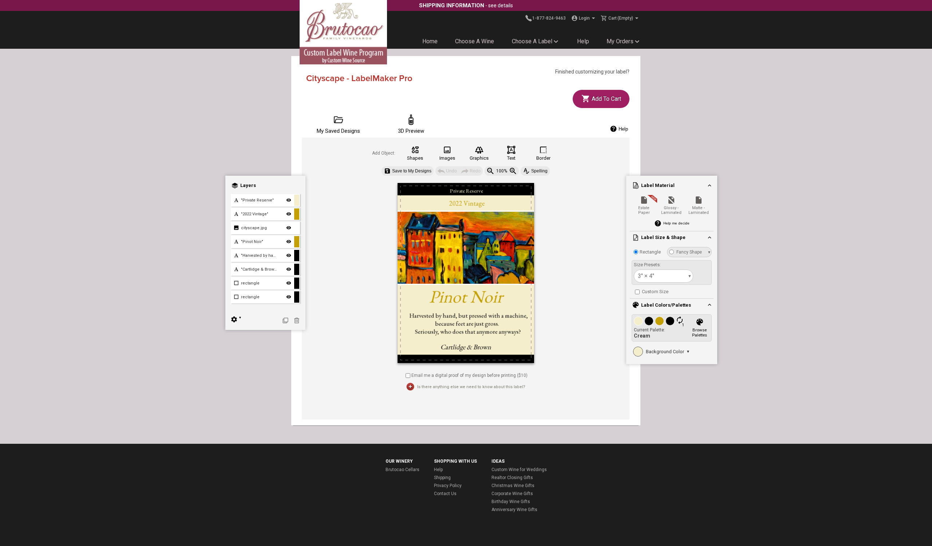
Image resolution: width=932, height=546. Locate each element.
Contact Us (445, 493)
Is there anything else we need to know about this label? (471, 386)
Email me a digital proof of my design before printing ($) (469, 375)
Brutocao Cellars (402, 469)
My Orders (620, 41)
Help (583, 41)
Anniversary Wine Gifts (514, 509)
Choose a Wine (474, 41)
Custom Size (654, 291)
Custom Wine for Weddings (519, 469)
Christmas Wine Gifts (512, 485)
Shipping (442, 477)
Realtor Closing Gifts (512, 477)
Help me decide (676, 223)
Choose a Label (532, 41)
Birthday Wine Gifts (510, 501)
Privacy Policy (448, 485)
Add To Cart (605, 98)
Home (430, 41)
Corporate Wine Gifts (512, 493)
